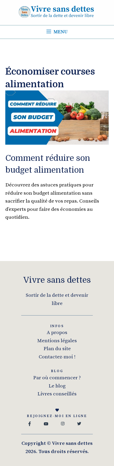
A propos (57, 333)
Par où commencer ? (57, 378)
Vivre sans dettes (57, 280)
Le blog (57, 386)
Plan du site (57, 349)
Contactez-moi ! (57, 357)
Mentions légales (57, 341)
